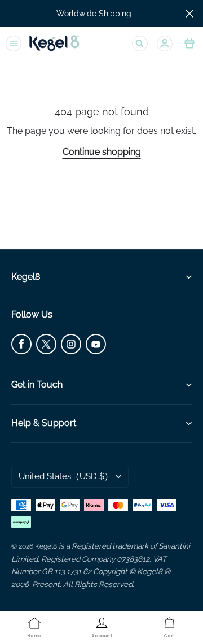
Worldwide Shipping (93, 13)
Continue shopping (102, 151)
